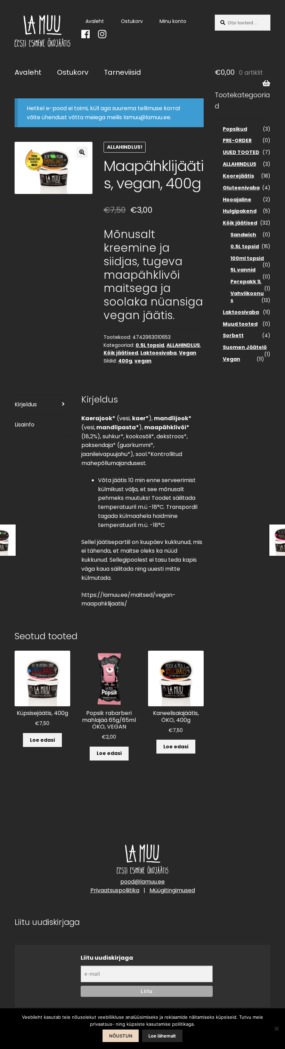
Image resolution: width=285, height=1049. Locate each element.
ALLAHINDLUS (183, 345)
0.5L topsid (150, 345)
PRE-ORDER (237, 140)
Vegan (187, 352)
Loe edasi (42, 740)
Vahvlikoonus (247, 297)
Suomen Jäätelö (245, 347)
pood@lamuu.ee (142, 882)
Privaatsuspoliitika (114, 890)
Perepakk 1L (245, 281)
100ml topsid (247, 258)
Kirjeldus (26, 404)
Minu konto (173, 21)
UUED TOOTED (241, 152)
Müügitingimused (172, 890)
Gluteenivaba (241, 187)
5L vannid (242, 269)
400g (125, 360)
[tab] (42, 405)
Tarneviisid (122, 72)
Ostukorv (132, 21)
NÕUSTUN (120, 1036)
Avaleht (95, 21)
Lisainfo (24, 425)
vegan (143, 360)
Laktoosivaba (158, 352)
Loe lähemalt (162, 1036)
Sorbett (233, 335)
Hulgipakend (239, 211)
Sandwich (243, 234)
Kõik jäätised (121, 352)
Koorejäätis (238, 175)
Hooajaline (237, 199)
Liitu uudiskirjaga (107, 958)
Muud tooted (240, 323)
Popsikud (235, 128)
